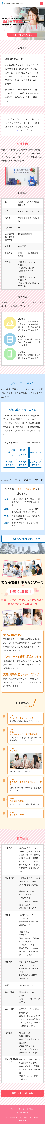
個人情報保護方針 (22, 1112)
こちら (17, 130)
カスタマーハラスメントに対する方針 (22, 1109)
